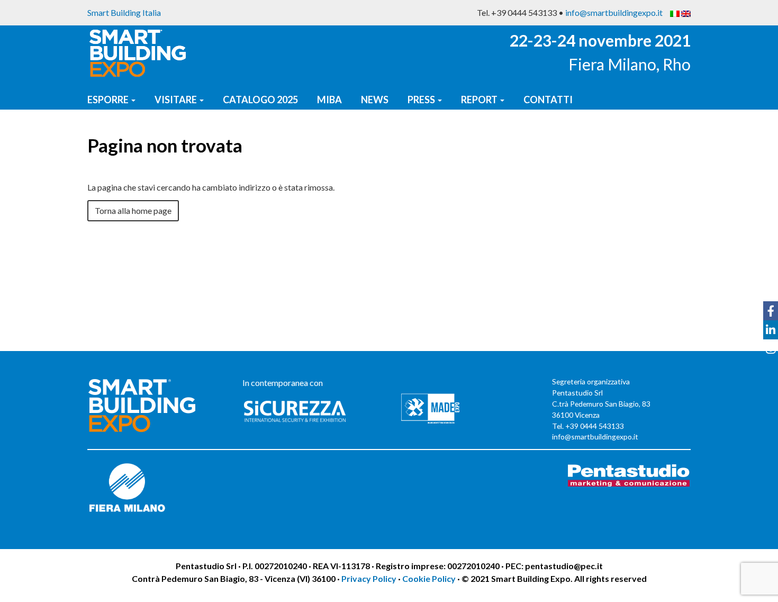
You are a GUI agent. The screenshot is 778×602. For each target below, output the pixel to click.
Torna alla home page (133, 210)
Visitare (176, 99)
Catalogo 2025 (260, 99)
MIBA (329, 99)
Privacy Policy (369, 578)
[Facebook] (770, 310)
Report (480, 99)
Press (422, 99)
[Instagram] (770, 348)
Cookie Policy (429, 578)
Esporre (108, 99)
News (374, 99)
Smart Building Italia (124, 12)
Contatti (548, 99)
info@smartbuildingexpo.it (614, 12)
